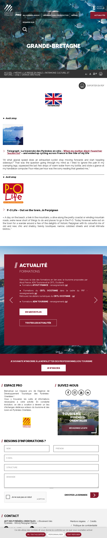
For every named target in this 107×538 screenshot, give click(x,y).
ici (73, 296)
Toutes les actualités (38, 323)
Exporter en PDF (95, 86)
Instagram (74, 392)
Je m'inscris (53, 368)
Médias (74, 15)
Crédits (93, 521)
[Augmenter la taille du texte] (95, 74)
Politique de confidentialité (85, 525)
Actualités (99, 15)
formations (30, 271)
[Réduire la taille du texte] (86, 74)
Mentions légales (78, 521)
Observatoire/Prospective (56, 15)
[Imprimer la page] (101, 74)
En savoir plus (33, 312)
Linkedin (88, 392)
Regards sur (28, 22)
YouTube (81, 392)
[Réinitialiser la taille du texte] (90, 74)
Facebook (68, 392)
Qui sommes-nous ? (31, 15)
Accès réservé (100, 7)
